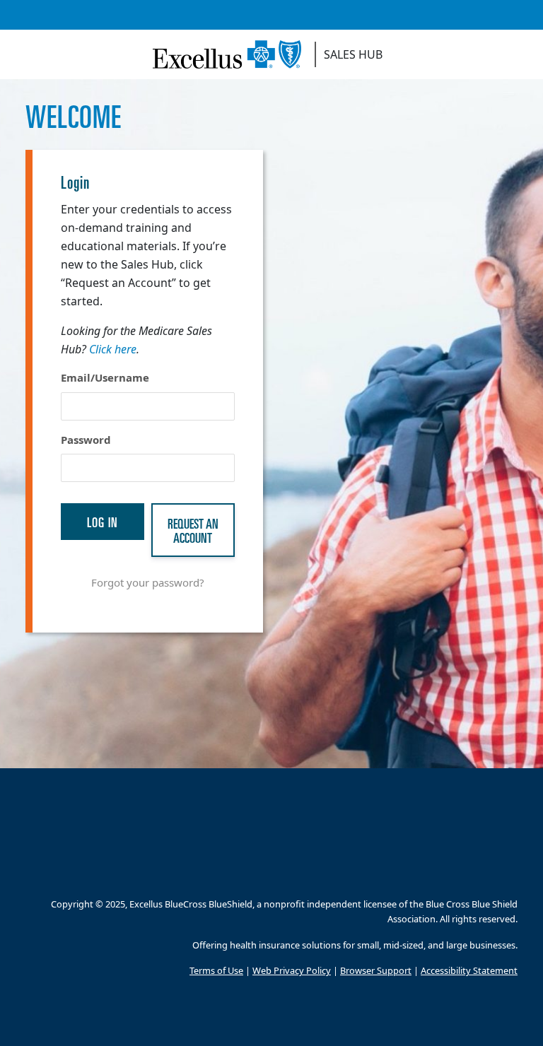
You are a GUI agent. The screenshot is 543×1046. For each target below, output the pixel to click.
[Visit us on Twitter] (272, 870)
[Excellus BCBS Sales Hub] (232, 54)
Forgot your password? (147, 582)
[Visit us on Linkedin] (304, 870)
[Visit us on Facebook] (208, 870)
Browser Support (375, 971)
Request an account (193, 530)
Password (86, 440)
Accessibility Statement (469, 971)
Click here (112, 349)
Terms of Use (216, 971)
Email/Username (105, 377)
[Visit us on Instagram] (240, 870)
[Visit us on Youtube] (335, 870)
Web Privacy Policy (291, 971)
